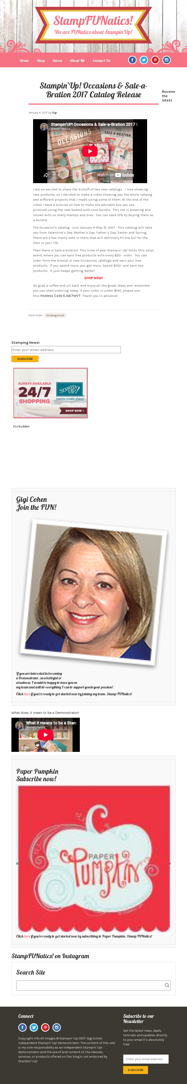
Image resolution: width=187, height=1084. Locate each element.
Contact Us (101, 60)
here (27, 694)
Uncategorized (55, 315)
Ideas (57, 60)
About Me (77, 60)
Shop (41, 60)
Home (24, 60)
